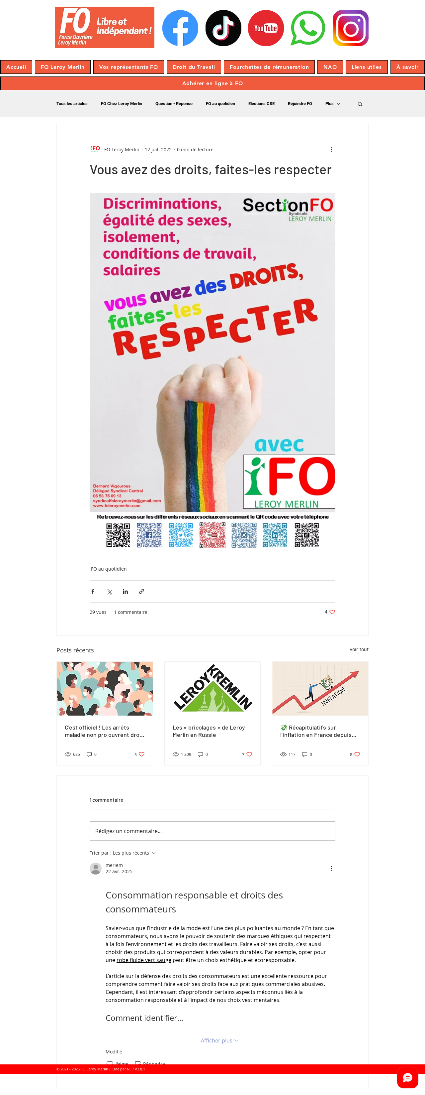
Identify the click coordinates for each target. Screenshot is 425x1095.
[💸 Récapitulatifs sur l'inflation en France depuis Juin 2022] (320, 689)
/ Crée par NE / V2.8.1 (127, 1068)
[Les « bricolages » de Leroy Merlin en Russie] (213, 689)
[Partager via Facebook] (93, 591)
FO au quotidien (220, 103)
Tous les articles (72, 103)
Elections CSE (261, 103)
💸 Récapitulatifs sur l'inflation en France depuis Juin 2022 (316, 731)
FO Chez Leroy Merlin (121, 103)
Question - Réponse (174, 103)
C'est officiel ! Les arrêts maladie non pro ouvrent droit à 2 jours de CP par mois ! (104, 731)
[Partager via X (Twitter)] (109, 591)
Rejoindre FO (300, 103)
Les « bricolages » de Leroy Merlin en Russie (209, 731)
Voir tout (359, 649)
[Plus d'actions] (331, 149)
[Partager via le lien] (141, 591)
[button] (63, 67)
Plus (329, 103)
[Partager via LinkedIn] (125, 591)
